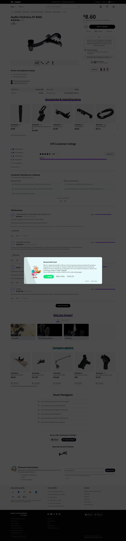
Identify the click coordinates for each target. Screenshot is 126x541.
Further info (70, 276)
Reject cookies (60, 276)
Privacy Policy (94, 281)
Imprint (87, 281)
